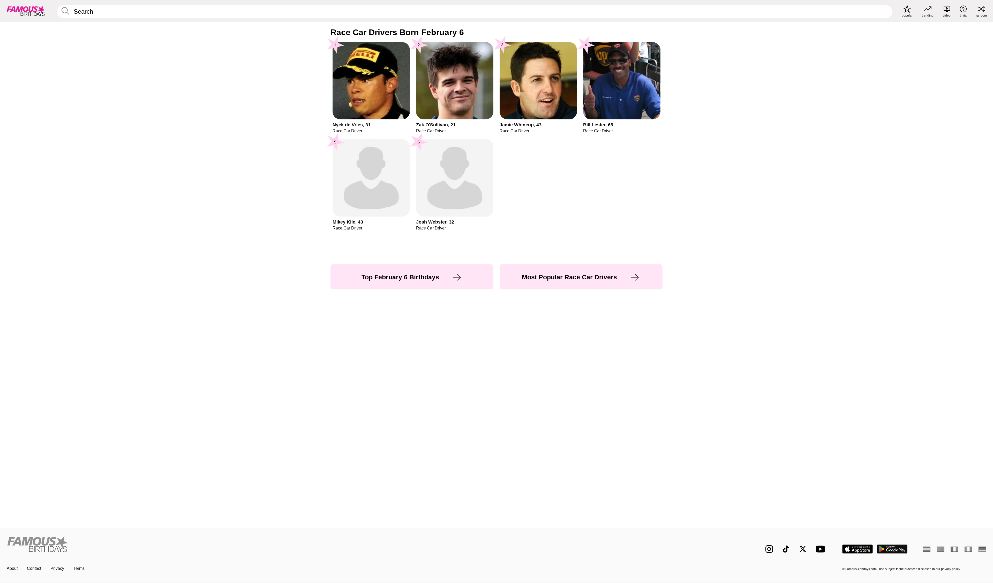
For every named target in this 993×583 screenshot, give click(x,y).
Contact (34, 568)
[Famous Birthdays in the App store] (857, 549)
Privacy (57, 568)
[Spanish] (926, 549)
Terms (79, 568)
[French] (954, 549)
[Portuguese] (940, 549)
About (12, 568)
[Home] (250, 545)
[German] (982, 549)
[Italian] (968, 549)
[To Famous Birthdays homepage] (26, 11)
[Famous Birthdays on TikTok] (786, 549)
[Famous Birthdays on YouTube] (821, 549)
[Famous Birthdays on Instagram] (769, 549)
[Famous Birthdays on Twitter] (803, 549)
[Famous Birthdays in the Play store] (892, 549)
